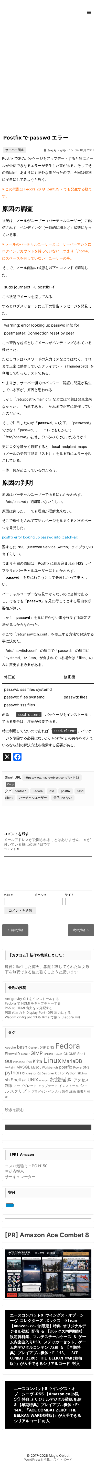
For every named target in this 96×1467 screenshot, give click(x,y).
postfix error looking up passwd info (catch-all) (40, 537)
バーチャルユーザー (33, 798)
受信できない (63, 798)
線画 (72, 1091)
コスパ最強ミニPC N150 (26, 1165)
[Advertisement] (48, 73)
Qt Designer (45, 1073)
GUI (8, 1061)
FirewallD (12, 1054)
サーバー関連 (14, 150)
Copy (10, 784)
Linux (52, 1060)
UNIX (33, 1079)
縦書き (81, 1091)
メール (40, 895)
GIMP (36, 1053)
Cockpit (33, 1047)
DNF (43, 1047)
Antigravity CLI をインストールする (32, 999)
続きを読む (14, 1110)
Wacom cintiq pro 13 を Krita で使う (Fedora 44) (42, 1017)
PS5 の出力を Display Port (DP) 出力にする (38, 1012)
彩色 (65, 1091)
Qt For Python (65, 1073)
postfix (65, 791)
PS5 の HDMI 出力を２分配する (28, 1008)
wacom (43, 1080)
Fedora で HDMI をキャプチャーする (33, 1003)
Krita (37, 1061)
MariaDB (72, 1061)
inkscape (19, 1062)
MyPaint (10, 1067)
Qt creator (29, 1073)
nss (51, 791)
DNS (50, 1047)
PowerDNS (81, 1067)
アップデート (48, 1086)
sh (7, 1079)
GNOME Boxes (53, 1054)
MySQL (23, 1067)
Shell (16, 1079)
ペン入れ (54, 1091)
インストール (69, 1086)
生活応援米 (14, 1171)
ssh (24, 1080)
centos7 (20, 791)
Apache (10, 1047)
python (13, 1073)
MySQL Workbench (44, 1067)
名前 (8, 895)
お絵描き (60, 1079)
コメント (11, 849)
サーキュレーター (20, 1176)
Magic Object (59, 1455)
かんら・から (57, 150)
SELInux (82, 1073)
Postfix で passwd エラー (35, 137)
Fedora (38, 791)
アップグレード (25, 1086)
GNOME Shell (74, 1054)
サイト (69, 895)
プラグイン (39, 1091)
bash (22, 1047)
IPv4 (29, 1062)
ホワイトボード (61, 1459)
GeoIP (25, 1054)
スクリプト (20, 1091)
